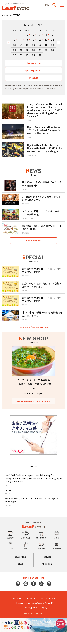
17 (40, 44)
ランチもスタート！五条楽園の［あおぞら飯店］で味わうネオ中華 (33, 384)
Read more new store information (33, 401)
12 (52, 39)
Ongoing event (34, 62)
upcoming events (33, 70)
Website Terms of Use (46, 603)
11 (46, 39)
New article (20, 556)
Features (46, 556)
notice (8, 489)
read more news (33, 240)
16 (33, 44)
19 (52, 44)
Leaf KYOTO (6, 15)
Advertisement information (24, 598)
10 (40, 39)
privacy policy (31, 607)
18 (46, 44)
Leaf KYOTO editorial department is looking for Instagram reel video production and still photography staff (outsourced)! (33, 478)
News (20, 563)
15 (27, 44)
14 (21, 44)
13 (14, 44)
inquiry (44, 607)
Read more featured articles (33, 327)
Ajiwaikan (47, 563)
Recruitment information (26, 603)
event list (33, 77)
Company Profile (47, 598)
